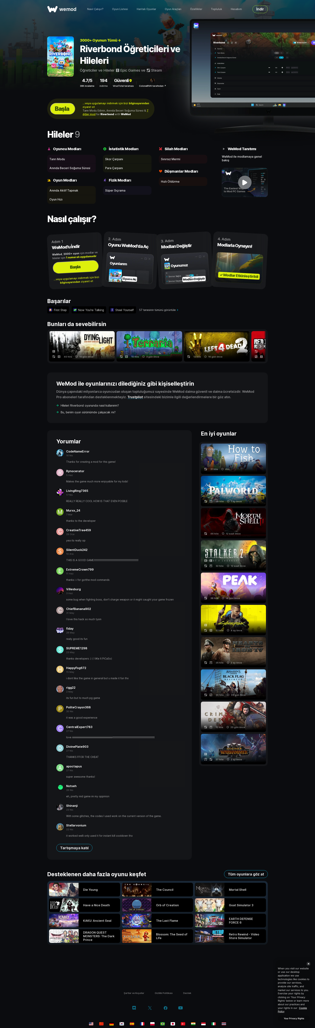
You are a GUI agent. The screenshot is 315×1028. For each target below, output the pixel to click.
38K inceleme (87, 86)
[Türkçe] (183, 1023)
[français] (142, 1023)
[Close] (308, 964)
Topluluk (216, 9)
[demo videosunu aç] (245, 182)
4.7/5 (87, 80)
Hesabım (236, 9)
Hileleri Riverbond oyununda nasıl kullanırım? (90, 405)
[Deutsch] (111, 1023)
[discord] (134, 1008)
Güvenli (121, 80)
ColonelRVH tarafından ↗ (152, 86)
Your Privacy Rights (294, 1018)
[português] (162, 1023)
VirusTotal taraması (123, 86)
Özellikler (196, 9)
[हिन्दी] (193, 1023)
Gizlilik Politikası (164, 993)
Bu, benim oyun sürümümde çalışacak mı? (88, 412)
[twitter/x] (150, 1008)
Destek (187, 993)
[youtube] (180, 1008)
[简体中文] (101, 1023)
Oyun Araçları (173, 9)
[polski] (152, 1023)
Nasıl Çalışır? (95, 9)
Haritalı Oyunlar (146, 9)
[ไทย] (224, 1023)
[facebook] (166, 1008)
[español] (132, 1023)
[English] (91, 1023)
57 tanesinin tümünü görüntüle (157, 309)
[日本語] (173, 1023)
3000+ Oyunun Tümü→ (100, 40)
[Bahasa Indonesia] (203, 1023)
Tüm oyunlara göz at (246, 874)
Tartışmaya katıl (74, 848)
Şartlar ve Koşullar (134, 993)
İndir (260, 9)
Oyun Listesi (120, 9)
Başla (62, 108)
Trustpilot (135, 397)
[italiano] (213, 1023)
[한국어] (122, 1023)
